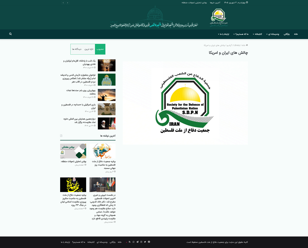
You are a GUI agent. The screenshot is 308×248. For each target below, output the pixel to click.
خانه (296, 34)
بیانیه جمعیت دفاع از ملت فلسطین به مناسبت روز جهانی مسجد (104, 165)
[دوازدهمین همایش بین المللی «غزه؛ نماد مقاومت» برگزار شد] (107, 123)
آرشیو (229, 45)
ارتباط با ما (224, 34)
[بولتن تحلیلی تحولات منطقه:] (73, 151)
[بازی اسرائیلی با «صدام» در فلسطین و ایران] (107, 109)
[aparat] (126, 242)
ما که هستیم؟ (241, 34)
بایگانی (287, 34)
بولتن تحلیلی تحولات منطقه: (194, 2)
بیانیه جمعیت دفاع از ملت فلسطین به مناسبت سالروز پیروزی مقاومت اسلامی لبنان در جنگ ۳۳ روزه (73, 200)
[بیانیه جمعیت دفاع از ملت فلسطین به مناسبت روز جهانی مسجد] (103, 151)
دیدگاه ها (76, 49)
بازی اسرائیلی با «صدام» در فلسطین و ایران (78, 106)
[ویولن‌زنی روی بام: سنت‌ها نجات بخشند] (107, 95)
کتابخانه (258, 34)
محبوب (100, 49)
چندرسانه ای (273, 34)
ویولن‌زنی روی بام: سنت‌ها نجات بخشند (80, 92)
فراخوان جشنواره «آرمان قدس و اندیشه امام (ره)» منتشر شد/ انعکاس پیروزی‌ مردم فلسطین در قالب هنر (77, 78)
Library (237, 45)
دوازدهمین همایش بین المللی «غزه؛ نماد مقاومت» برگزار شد (79, 120)
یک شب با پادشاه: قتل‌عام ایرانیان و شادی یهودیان (79, 62)
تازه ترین (89, 49)
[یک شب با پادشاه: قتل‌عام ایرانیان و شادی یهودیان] (107, 65)
